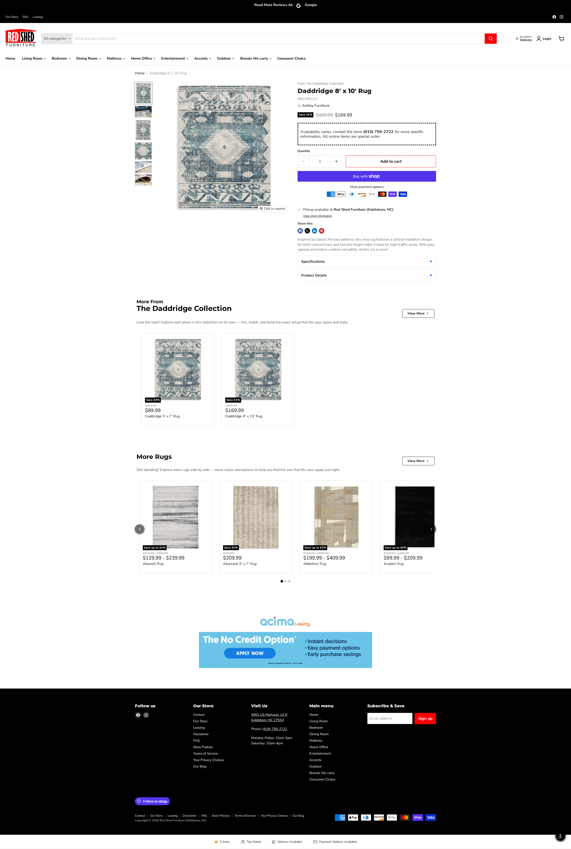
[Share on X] (307, 230)
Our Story (12, 17)
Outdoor (224, 58)
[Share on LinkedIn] (314, 230)
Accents (201, 58)
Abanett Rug (153, 563)
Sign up (425, 718)
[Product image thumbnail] (143, 112)
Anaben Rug (393, 563)
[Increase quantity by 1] (336, 161)
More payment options (367, 187)
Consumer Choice (291, 58)
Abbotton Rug (314, 563)
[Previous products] (140, 529)
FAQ (25, 17)
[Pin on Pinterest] (321, 230)
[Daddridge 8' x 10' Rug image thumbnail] (143, 93)
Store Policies (203, 747)
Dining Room (87, 58)
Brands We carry (254, 58)
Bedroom (60, 58)
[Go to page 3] (289, 581)
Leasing (38, 17)
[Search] (491, 38)
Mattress (114, 58)
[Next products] (431, 529)
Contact (199, 714)
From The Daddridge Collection (320, 83)
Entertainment (173, 58)
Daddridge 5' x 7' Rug (162, 416)
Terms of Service (205, 753)
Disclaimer (201, 734)
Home (10, 58)
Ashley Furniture (315, 105)
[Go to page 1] (281, 581)
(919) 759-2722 (378, 131)
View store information (317, 216)
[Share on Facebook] (300, 230)
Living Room (32, 58)
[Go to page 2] (286, 581)
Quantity (304, 151)
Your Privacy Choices (208, 760)
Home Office (142, 58)
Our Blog (200, 766)
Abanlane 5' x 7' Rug (240, 563)
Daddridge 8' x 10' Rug (243, 416)
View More (416, 313)
